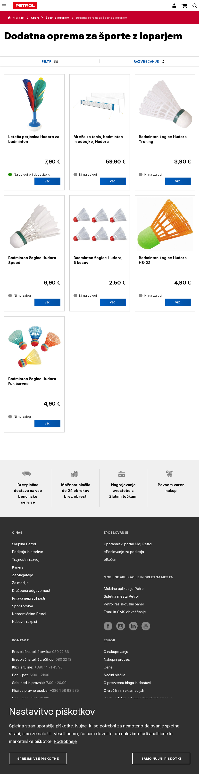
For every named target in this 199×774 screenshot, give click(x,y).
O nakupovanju (116, 651)
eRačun (110, 559)
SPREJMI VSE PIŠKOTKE (38, 758)
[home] (25, 5)
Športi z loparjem (57, 17)
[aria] (16, 18)
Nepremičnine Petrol (29, 613)
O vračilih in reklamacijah (124, 690)
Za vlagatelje (22, 575)
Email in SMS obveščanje (125, 612)
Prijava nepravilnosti (28, 598)
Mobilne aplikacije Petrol (124, 588)
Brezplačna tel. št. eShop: (33, 659)
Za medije (20, 582)
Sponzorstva (22, 606)
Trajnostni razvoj (25, 559)
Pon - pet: (20, 675)
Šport (35, 17)
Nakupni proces (117, 659)
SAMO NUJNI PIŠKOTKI (161, 758)
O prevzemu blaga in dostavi (127, 682)
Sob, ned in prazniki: (28, 682)
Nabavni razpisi (24, 621)
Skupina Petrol (24, 544)
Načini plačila (114, 675)
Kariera (18, 567)
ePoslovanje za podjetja (124, 551)
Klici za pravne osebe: (30, 690)
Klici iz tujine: (22, 667)
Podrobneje (65, 741)
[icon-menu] (4, 6)
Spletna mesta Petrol (121, 596)
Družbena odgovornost (31, 590)
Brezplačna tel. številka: (31, 651)
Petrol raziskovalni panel (124, 604)
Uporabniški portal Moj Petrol (128, 544)
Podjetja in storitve (27, 551)
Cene (108, 667)
